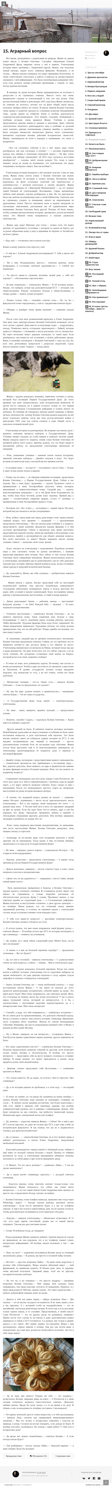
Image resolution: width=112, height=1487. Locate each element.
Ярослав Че (17, 1485)
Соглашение (27, 1485)
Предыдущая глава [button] (14, 1456)
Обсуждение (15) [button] (39, 1456)
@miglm (104, 1485)
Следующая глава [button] (63, 1456)
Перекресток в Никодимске (35, 1476)
